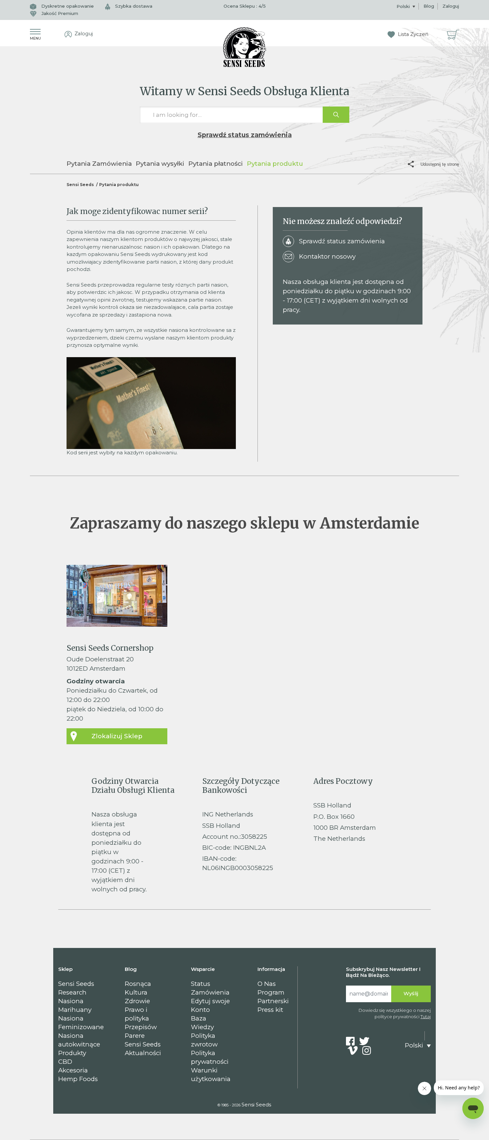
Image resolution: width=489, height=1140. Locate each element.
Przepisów (141, 1027)
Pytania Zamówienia (99, 163)
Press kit (270, 1010)
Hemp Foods (78, 1079)
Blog (428, 6)
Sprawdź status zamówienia (245, 135)
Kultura (136, 992)
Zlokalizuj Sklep (116, 736)
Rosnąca (138, 984)
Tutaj (425, 1016)
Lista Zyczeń (412, 34)
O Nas (266, 984)
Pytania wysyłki (160, 163)
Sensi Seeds (80, 184)
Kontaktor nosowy (327, 256)
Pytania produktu (275, 163)
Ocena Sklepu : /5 (245, 6)
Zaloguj (450, 6)
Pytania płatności (215, 163)
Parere (135, 1035)
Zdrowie (137, 1001)
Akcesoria (73, 1070)
